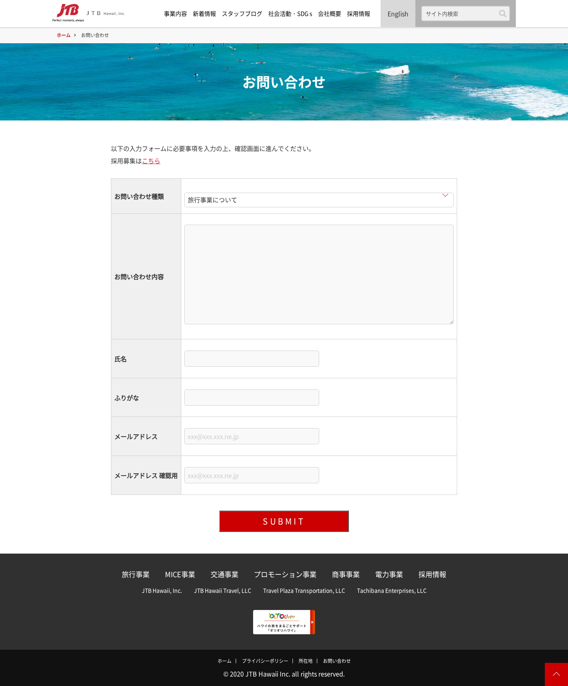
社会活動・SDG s (290, 13)
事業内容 (175, 13)
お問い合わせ (337, 660)
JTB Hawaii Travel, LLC (222, 590)
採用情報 (358, 13)
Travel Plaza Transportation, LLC (304, 590)
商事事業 (346, 574)
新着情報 (204, 13)
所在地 (306, 660)
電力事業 (389, 574)
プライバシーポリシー (265, 660)
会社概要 (329, 13)
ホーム (64, 35)
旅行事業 (136, 574)
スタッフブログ (242, 13)
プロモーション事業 (285, 574)
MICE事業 (180, 574)
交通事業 (224, 574)
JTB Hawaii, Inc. (162, 590)
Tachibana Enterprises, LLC (392, 590)
